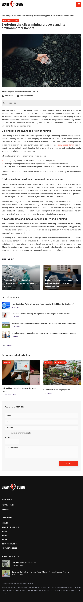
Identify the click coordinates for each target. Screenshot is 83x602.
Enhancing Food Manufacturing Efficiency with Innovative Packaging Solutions (19, 283)
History (5, 531)
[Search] (4, 345)
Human (4, 535)
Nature (5, 540)
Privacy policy (8, 505)
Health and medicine (10, 527)
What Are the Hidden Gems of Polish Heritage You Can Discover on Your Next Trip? (44, 323)
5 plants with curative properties (56, 390)
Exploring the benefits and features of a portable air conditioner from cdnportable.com (61, 283)
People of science (9, 548)
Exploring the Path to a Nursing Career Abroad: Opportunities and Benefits (40, 572)
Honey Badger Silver (65, 145)
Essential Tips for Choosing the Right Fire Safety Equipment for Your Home (41, 314)
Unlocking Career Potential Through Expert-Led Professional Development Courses (44, 333)
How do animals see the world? (24, 562)
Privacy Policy (76, 590)
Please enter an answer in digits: (18, 433)
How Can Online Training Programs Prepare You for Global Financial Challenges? (43, 304)
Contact (5, 509)
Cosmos (5, 523)
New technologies (10, 20)
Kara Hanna (9, 96)
